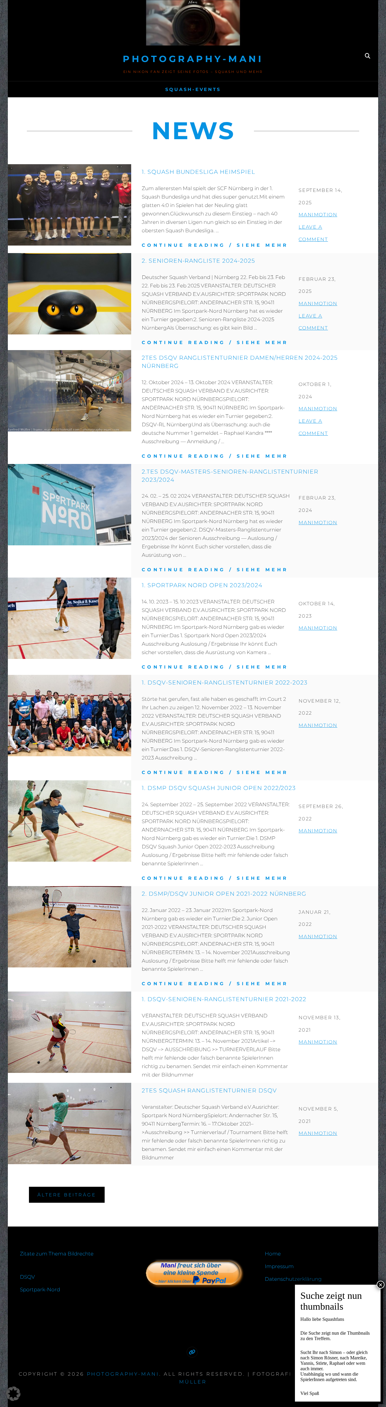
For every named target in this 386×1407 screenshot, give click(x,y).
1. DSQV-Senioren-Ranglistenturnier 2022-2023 (225, 682)
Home (273, 1254)
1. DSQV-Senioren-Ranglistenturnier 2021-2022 (224, 999)
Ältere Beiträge (66, 1195)
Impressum (279, 1266)
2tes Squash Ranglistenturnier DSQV (209, 1090)
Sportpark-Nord (40, 1289)
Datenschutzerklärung (293, 1279)
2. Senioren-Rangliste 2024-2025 (198, 260)
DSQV (27, 1277)
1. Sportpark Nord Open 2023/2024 (202, 585)
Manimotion (318, 215)
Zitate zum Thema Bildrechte (56, 1254)
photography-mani (193, 58)
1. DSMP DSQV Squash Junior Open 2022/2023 (219, 787)
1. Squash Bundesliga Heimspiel (198, 171)
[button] (13, 1393)
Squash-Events (193, 89)
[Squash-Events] (192, 1352)
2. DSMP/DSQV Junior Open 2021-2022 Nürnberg (224, 893)
